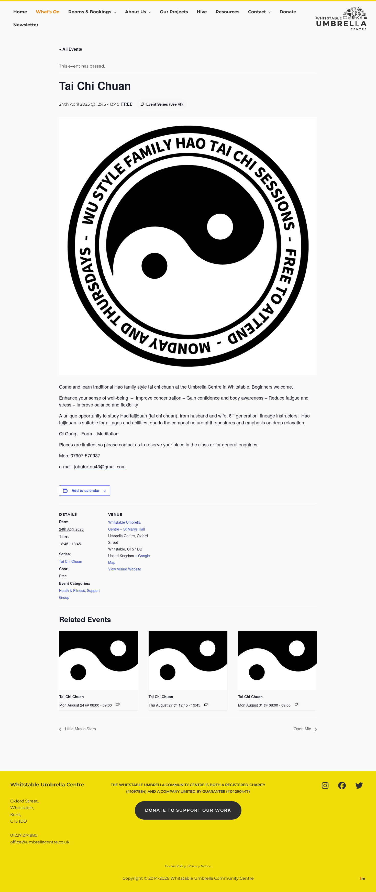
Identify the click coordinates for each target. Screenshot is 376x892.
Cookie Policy (175, 866)
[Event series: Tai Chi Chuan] (117, 704)
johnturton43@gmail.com (100, 466)
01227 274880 (24, 835)
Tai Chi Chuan (70, 561)
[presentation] (98, 660)
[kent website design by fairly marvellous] (362, 878)
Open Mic (303, 729)
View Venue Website (124, 568)
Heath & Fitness (72, 590)
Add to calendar (85, 490)
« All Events (70, 49)
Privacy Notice (200, 866)
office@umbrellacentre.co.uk (40, 842)
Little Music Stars (80, 729)
